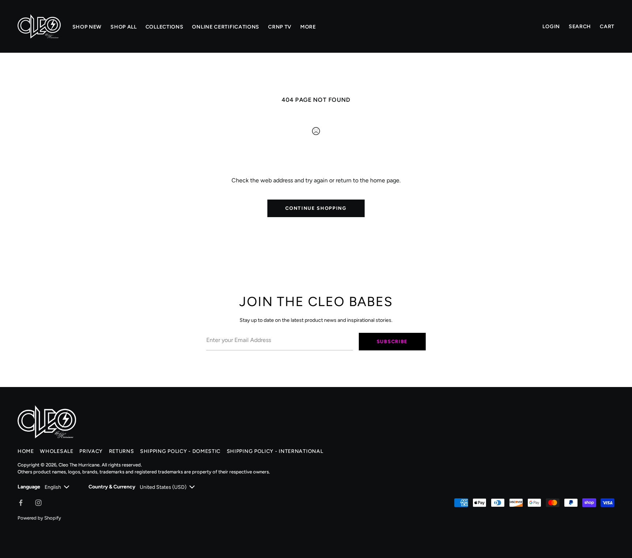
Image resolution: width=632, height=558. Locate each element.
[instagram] (38, 503)
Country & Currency (112, 487)
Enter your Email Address (234, 328)
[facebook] (21, 503)
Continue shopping (316, 208)
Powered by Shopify (39, 518)
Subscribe (392, 341)
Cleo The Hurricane (79, 465)
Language (29, 487)
